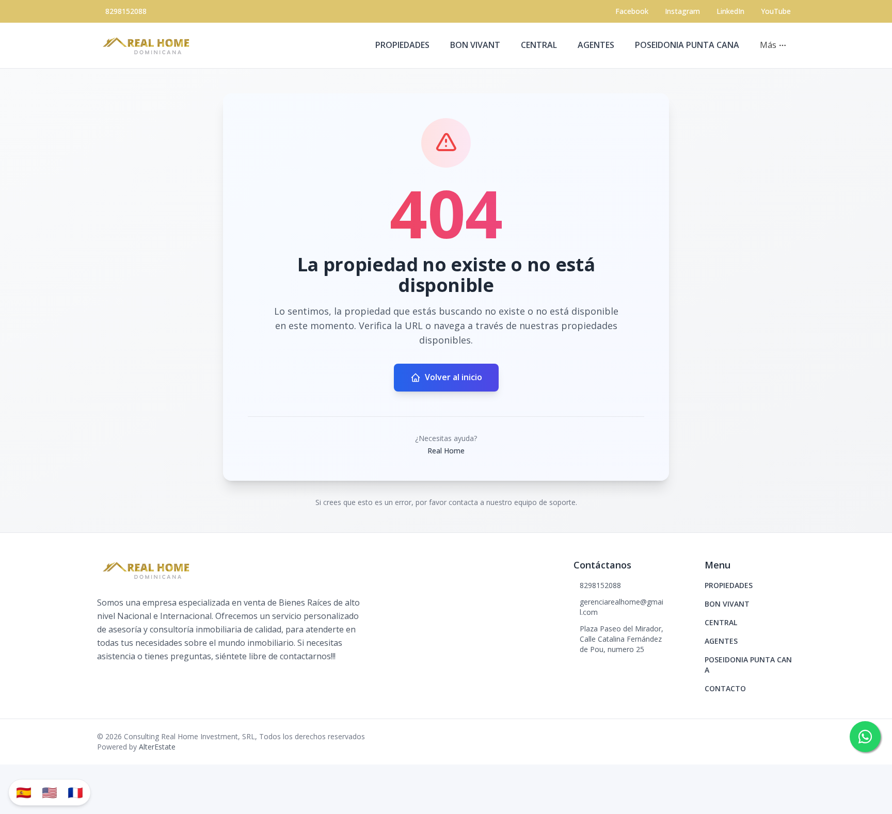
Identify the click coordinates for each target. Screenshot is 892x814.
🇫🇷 (75, 792)
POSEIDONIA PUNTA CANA (687, 45)
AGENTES (596, 45)
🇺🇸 (49, 792)
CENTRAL (539, 45)
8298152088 (126, 11)
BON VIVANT (475, 45)
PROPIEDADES (402, 45)
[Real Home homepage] (148, 45)
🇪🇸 (23, 792)
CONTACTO (725, 688)
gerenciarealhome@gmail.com (621, 607)
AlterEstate (157, 747)
